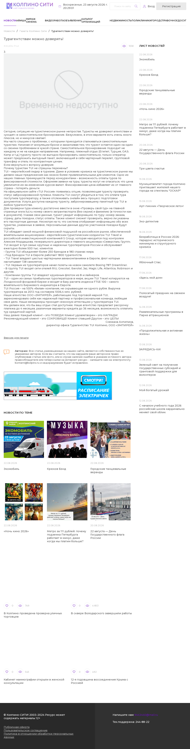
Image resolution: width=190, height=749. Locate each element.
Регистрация (171, 6)
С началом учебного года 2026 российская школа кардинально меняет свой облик (162, 409)
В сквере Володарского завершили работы (101, 613)
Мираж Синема (31, 20)
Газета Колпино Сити (33, 31)
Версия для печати (16, 337)
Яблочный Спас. (150, 262)
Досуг (182, 20)
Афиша (21, 20)
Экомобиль (11, 469)
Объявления (72, 20)
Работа (59, 20)
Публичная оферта (17, 727)
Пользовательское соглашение (26, 730)
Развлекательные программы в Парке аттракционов (161, 313)
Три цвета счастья (151, 168)
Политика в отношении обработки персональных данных (38, 735)
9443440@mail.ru (146, 715)
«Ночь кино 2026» (16, 531)
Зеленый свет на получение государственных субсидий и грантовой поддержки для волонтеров (160, 369)
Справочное (169, 20)
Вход (151, 6)
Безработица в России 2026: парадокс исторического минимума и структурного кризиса (159, 242)
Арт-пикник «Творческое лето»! (161, 206)
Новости (10, 20)
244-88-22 (142, 722)
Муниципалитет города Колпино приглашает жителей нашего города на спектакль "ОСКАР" (162, 187)
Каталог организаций (90, 20)
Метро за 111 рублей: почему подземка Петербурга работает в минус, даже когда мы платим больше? (66, 536)
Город (155, 20)
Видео (49, 20)
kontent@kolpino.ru (27, 362)
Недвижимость (121, 20)
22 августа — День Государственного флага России (107, 535)
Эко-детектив (148, 221)
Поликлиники (141, 20)
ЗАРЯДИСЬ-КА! (150, 349)
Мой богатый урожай (154, 390)
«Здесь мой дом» (151, 277)
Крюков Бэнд (56, 469)
